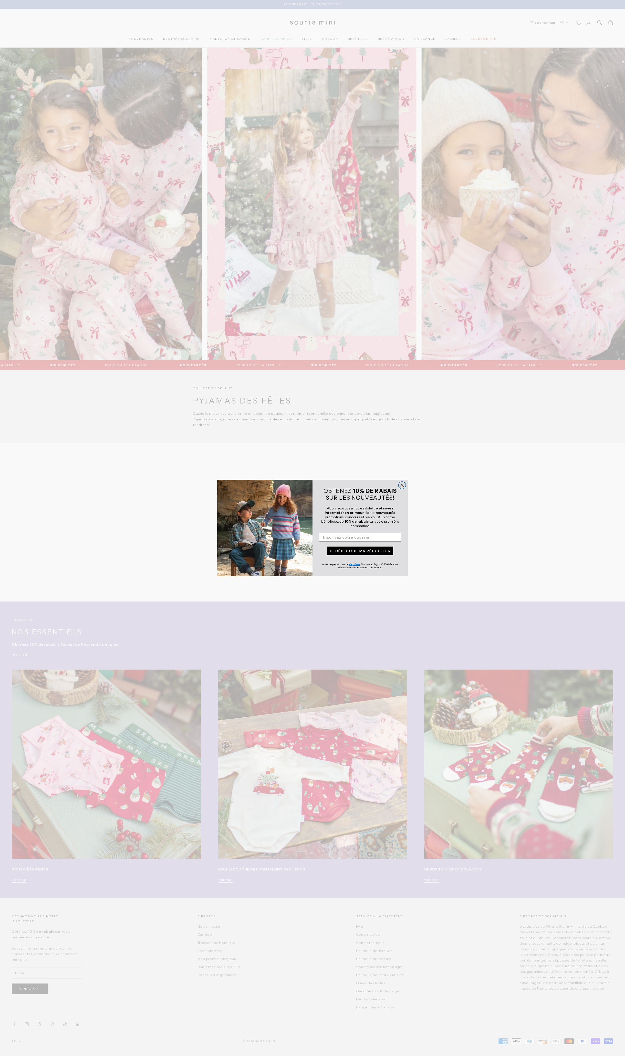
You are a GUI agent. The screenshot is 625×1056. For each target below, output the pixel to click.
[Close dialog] (402, 485)
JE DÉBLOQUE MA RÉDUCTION (360, 551)
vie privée (354, 564)
